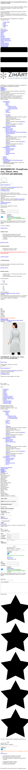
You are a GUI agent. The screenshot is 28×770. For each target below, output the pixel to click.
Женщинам (5, 159)
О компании (3, 31)
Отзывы (2, 41)
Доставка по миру (5, 45)
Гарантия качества (5, 44)
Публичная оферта (5, 43)
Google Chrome (6, 22)
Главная (5, 156)
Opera (4, 24)
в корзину (10, 187)
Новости (2, 32)
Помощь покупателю (5, 39)
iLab (16, 407)
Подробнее (8, 115)
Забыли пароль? (4, 518)
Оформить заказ (15, 187)
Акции (2, 33)
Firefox (4, 23)
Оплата (2, 34)
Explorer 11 (5, 25)
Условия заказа (10, 216)
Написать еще (10, 557)
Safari (4, 26)
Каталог (5, 157)
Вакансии (3, 36)
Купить (2, 184)
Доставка (3, 37)
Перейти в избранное (20, 198)
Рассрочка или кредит (5, 38)
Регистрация (3, 523)
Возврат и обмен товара (6, 40)
